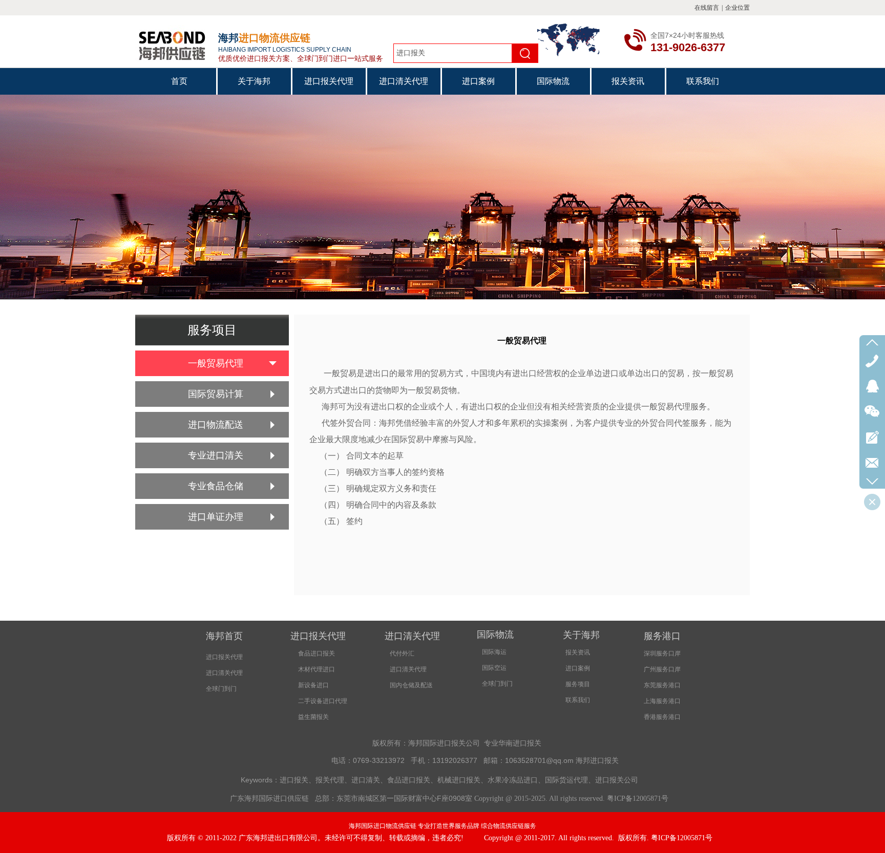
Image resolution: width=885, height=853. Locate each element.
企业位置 (737, 7)
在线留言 (706, 7)
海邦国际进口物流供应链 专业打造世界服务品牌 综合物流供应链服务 (442, 825)
